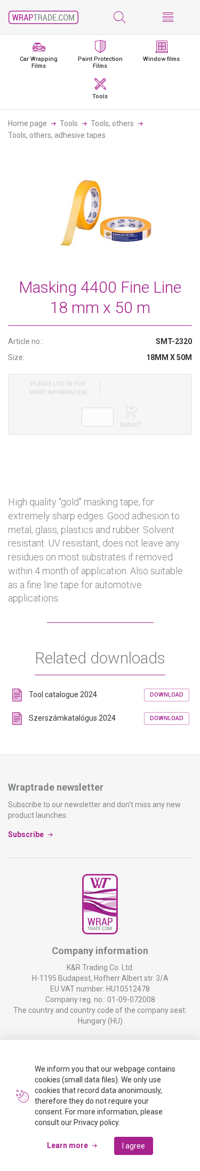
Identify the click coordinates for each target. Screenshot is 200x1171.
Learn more (67, 1145)
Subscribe (26, 834)
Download (166, 694)
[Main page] (43, 17)
